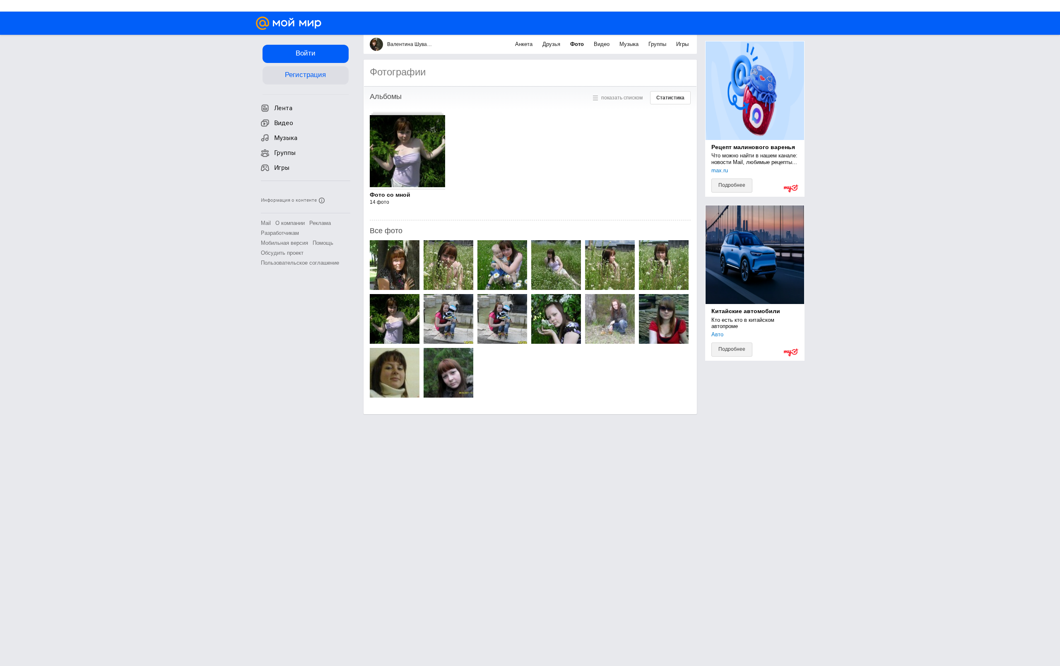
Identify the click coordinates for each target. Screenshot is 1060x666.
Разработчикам (280, 233)
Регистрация (305, 75)
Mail (266, 223)
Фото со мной (390, 194)
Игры (682, 44)
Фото (577, 44)
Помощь (323, 243)
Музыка (629, 44)
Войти (306, 53)
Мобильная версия (284, 243)
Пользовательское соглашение (300, 263)
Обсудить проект (282, 253)
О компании (290, 223)
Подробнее (731, 185)
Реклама (320, 223)
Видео (602, 44)
